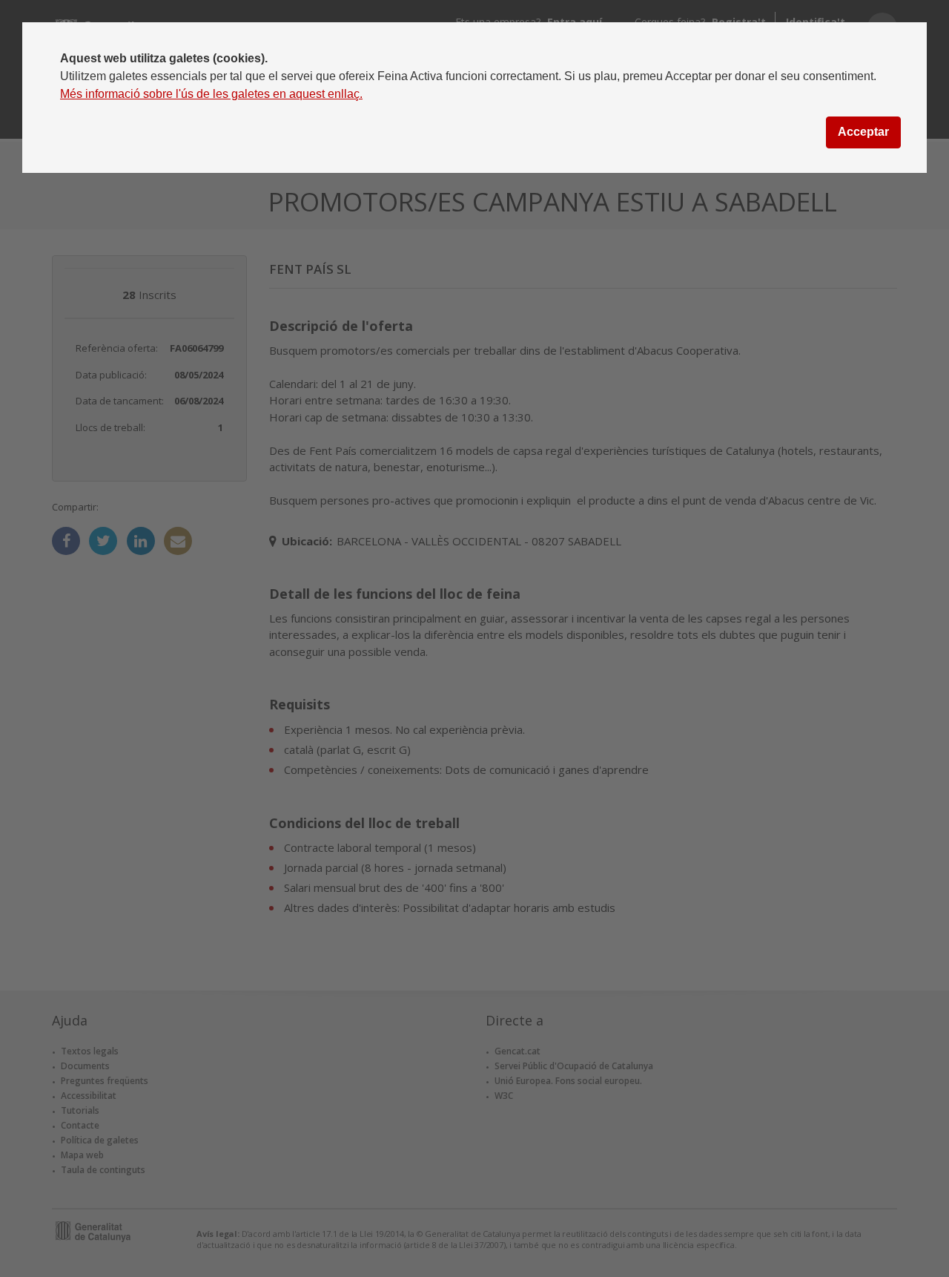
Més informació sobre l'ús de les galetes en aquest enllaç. (211, 94)
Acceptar (863, 131)
